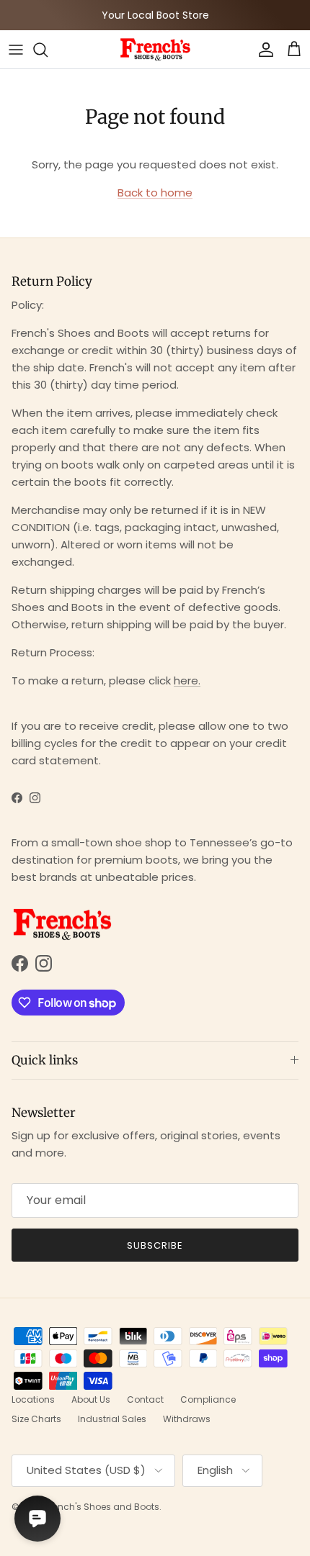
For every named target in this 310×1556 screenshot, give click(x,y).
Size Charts (36, 1419)
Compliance (208, 1399)
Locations (33, 1399)
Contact (145, 1399)
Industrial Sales (112, 1419)
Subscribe (155, 1245)
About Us (90, 1399)
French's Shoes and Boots (102, 1507)
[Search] (47, 49)
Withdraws (187, 1419)
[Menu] (16, 49)
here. (187, 680)
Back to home (155, 192)
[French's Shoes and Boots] (155, 49)
